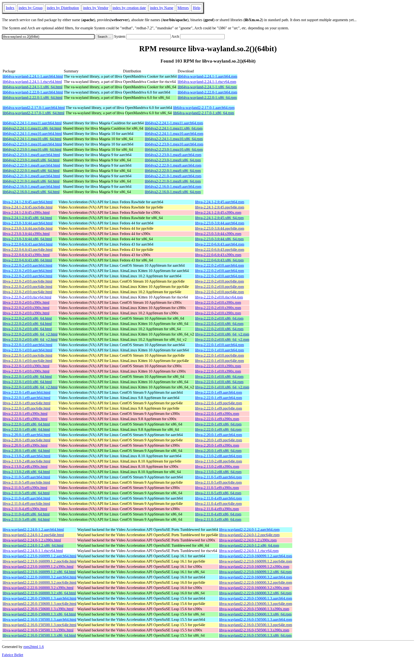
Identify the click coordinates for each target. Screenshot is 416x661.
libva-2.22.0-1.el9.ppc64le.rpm (218, 403)
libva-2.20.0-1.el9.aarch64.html (26, 435)
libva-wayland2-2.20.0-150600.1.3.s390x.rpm (254, 609)
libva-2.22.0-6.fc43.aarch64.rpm (219, 244)
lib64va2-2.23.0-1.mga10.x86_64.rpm (174, 149)
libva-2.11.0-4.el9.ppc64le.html (26, 504)
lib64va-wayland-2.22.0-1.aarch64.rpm (207, 92)
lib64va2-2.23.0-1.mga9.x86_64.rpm (173, 160)
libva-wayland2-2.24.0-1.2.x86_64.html (33, 545)
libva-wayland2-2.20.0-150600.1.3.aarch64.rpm (255, 598)
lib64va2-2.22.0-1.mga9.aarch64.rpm (173, 165)
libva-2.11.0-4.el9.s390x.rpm (217, 509)
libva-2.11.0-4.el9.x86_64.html (26, 514)
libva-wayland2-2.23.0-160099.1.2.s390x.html (38, 567)
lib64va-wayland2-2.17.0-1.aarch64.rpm (203, 108)
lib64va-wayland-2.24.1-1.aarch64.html (33, 76)
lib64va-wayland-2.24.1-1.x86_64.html (32, 87)
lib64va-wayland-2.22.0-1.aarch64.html (33, 92)
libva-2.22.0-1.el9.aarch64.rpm (218, 392)
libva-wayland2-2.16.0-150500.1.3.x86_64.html (39, 635)
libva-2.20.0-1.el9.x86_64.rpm (218, 451)
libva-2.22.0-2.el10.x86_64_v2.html (30, 334)
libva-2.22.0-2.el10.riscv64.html (27, 297)
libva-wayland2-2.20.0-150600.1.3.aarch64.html (39, 598)
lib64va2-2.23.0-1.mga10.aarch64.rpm (174, 144)
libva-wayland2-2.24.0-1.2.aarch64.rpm (249, 530)
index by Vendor (95, 8)
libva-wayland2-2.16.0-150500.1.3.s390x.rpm (254, 630)
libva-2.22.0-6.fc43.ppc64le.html (27, 250)
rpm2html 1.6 (33, 647)
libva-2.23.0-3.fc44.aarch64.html (27, 223)
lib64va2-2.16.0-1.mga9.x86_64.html (31, 192)
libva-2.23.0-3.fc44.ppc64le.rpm (219, 228)
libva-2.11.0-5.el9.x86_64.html (26, 493)
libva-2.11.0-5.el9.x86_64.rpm (218, 493)
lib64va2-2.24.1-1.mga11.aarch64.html (32, 123)
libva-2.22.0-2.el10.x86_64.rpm (219, 318)
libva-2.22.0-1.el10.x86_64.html (27, 377)
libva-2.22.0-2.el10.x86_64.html (27, 318)
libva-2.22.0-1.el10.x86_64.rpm (219, 377)
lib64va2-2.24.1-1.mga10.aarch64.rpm (174, 134)
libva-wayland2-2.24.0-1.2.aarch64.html (33, 530)
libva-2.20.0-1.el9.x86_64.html (26, 451)
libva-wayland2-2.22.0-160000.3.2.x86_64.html (39, 593)
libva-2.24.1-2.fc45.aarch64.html (27, 202)
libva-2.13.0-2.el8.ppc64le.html (26, 461)
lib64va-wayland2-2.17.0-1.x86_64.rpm (203, 113)
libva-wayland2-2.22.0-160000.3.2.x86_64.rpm (255, 593)
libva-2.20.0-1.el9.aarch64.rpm (218, 435)
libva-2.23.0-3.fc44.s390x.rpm (218, 234)
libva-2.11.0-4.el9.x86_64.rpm (218, 514)
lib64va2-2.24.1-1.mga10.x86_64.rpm (174, 139)
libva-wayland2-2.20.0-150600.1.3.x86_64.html (39, 614)
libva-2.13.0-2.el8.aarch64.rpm (218, 456)
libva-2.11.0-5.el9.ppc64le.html (26, 482)
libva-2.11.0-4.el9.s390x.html (25, 509)
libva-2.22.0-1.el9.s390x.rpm (217, 414)
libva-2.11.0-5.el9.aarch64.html (26, 477)
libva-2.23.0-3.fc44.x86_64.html (27, 239)
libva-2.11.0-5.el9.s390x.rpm (217, 488)
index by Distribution (63, 8)
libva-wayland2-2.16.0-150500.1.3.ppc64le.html (39, 625)
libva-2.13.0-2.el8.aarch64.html (26, 456)
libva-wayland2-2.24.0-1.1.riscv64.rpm (249, 551)
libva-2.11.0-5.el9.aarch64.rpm (218, 477)
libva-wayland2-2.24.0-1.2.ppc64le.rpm (249, 535)
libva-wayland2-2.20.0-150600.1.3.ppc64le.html (39, 604)
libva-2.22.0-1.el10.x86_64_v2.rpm (222, 387)
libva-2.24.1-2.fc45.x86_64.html (27, 218)
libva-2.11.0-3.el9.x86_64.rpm (218, 519)
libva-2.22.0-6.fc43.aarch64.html (27, 244)
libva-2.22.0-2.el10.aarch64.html (27, 265)
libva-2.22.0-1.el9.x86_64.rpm (218, 424)
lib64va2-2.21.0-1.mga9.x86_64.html (31, 181)
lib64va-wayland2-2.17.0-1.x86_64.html (33, 113)
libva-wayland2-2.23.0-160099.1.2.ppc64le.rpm (255, 561)
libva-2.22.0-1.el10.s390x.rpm (218, 366)
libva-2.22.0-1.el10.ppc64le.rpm (219, 355)
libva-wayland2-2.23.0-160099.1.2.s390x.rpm (254, 567)
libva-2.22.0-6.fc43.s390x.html (26, 255)
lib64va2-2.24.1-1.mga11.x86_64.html (32, 128)
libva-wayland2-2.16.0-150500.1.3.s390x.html (38, 630)
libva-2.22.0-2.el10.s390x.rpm (218, 302)
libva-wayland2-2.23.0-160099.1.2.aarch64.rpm (255, 556)
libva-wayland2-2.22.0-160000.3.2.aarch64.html (39, 577)
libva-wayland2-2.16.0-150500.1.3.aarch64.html (39, 619)
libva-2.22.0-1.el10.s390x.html (26, 366)
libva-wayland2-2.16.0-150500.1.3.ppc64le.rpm (255, 625)
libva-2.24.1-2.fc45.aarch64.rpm (219, 202)
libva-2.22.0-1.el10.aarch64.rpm (219, 345)
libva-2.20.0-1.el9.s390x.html (25, 445)
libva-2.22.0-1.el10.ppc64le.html (27, 355)
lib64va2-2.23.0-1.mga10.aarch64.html (32, 144)
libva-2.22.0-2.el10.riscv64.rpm (219, 297)
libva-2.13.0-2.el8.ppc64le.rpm (218, 461)
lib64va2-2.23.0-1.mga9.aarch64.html (31, 155)
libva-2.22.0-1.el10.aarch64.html (27, 345)
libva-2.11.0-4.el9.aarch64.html (26, 498)
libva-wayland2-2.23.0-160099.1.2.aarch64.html (39, 556)
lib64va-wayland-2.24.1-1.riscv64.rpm (207, 82)
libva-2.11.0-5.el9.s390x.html (25, 488)
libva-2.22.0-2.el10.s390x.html (26, 302)
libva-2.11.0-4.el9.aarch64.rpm (218, 498)
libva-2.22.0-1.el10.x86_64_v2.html (30, 387)
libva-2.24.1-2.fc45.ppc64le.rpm (219, 207)
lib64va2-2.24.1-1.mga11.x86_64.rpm (173, 128)
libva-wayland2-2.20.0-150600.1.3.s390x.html (38, 609)
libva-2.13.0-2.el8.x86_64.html (26, 472)
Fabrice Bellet (12, 655)
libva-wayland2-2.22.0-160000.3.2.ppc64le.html (39, 582)
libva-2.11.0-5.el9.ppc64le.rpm (218, 482)
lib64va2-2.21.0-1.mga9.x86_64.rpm (173, 181)
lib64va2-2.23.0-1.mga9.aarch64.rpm (173, 155)
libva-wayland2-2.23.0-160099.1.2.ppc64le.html (39, 561)
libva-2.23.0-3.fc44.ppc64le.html (27, 228)
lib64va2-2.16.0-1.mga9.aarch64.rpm (173, 186)
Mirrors (183, 8)
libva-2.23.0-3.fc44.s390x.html (26, 234)
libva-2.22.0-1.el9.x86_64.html (26, 424)
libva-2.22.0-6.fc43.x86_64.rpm (219, 260)
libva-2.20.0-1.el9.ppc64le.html (26, 440)
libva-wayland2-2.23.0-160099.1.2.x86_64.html (39, 572)
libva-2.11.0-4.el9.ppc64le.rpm (218, 504)
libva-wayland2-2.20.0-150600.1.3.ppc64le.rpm (255, 604)
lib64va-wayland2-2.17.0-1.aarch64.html (34, 108)
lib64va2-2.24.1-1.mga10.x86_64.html (32, 139)
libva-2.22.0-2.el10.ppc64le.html (27, 281)
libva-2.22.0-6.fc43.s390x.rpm (218, 255)
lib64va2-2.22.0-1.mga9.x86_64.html (31, 171)
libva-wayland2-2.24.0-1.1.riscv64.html (33, 551)
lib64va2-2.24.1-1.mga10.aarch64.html (32, 134)
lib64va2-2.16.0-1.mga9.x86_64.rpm (173, 192)
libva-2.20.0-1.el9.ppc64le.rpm (218, 440)
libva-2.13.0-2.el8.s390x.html (25, 466)
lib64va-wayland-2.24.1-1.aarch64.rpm (207, 76)
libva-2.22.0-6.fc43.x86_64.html (27, 260)
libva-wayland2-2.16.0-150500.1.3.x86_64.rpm (255, 635)
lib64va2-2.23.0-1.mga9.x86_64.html (31, 160)
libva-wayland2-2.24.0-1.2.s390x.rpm (248, 540)
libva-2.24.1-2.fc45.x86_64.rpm (219, 218)
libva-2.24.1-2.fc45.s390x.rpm (218, 212)
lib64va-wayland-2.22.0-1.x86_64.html (32, 97)
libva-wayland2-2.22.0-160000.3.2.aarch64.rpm (255, 577)
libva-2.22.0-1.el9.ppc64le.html (26, 403)
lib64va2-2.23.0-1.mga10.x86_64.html (32, 149)
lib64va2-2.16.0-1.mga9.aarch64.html (31, 186)
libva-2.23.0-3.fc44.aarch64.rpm (219, 223)
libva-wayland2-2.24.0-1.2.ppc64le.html (33, 535)
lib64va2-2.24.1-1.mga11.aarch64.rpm (174, 123)
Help (196, 8)
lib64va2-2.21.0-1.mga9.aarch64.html (31, 176)
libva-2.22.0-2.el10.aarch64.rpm (219, 265)
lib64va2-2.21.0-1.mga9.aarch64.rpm (173, 176)
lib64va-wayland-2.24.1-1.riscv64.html (32, 82)
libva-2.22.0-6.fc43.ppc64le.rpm (219, 250)
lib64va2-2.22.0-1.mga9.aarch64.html (31, 165)
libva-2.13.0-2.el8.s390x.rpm (217, 466)
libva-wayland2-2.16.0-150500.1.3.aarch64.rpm (255, 619)
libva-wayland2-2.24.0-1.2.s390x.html (32, 540)
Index (10, 8)
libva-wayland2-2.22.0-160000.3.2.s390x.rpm (254, 588)
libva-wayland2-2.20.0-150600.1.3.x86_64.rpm (255, 614)
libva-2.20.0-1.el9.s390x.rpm (217, 445)
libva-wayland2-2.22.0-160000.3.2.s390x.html (38, 588)
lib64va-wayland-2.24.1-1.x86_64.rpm (207, 87)
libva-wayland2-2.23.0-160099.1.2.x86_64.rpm (255, 572)
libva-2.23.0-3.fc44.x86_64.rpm (219, 239)
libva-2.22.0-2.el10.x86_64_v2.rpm (222, 334)
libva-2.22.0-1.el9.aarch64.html (26, 392)
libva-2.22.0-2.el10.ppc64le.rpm (219, 281)
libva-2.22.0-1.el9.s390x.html (25, 414)
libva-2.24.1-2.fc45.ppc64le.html (27, 207)
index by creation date (129, 8)
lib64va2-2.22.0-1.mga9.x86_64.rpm (173, 171)
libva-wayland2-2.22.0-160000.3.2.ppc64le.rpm (255, 582)
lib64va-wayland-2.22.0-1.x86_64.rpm (207, 97)
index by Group (31, 8)
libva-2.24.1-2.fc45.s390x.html (26, 212)
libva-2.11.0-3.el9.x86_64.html (26, 519)
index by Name (161, 8)
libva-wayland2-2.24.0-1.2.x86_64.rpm (249, 545)
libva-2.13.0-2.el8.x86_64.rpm (218, 472)
